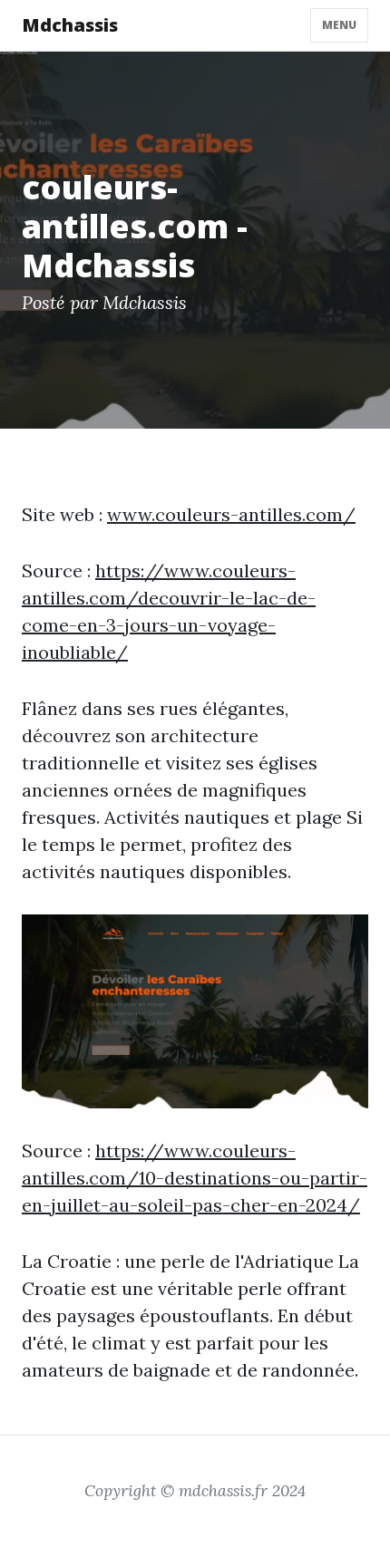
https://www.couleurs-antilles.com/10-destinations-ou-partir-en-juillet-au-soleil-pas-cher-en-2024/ (194, 1177)
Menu (339, 25)
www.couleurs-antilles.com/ (231, 514)
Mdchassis (70, 25)
